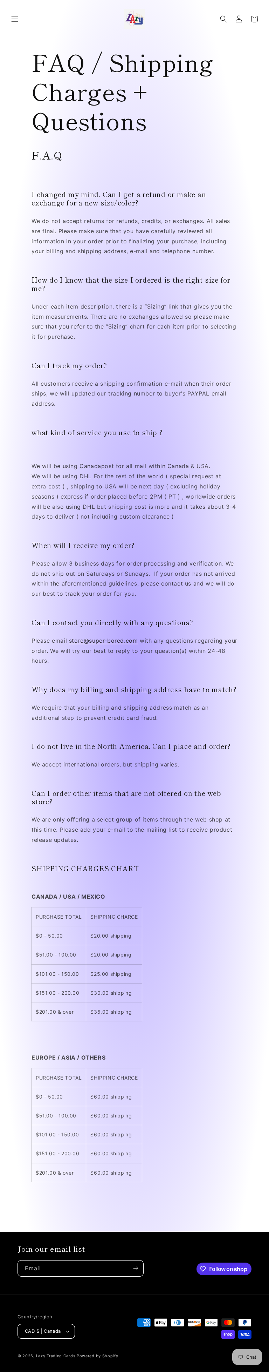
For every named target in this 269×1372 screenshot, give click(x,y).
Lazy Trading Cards (56, 1355)
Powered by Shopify (97, 1355)
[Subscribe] (135, 1268)
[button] (14, 19)
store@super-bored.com (103, 640)
